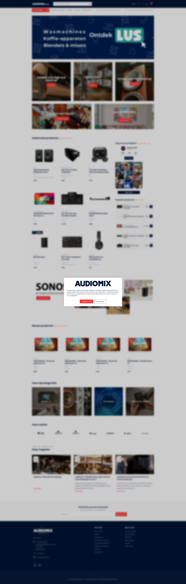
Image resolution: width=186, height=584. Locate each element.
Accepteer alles (86, 301)
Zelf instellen (100, 301)
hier (116, 294)
